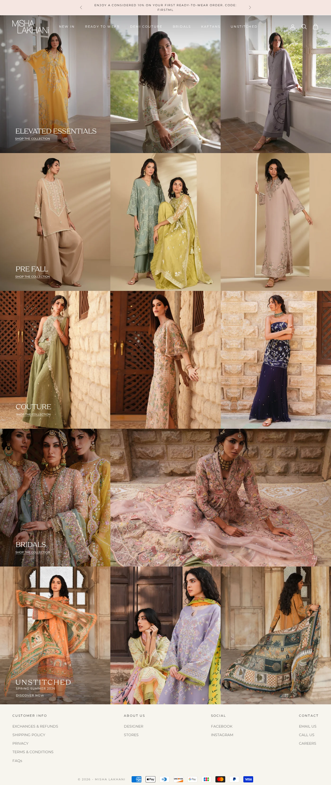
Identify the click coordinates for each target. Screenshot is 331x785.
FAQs (17, 760)
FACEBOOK (221, 726)
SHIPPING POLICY (28, 735)
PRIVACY (20, 743)
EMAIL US (308, 726)
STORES (131, 735)
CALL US (306, 735)
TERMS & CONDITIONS (33, 752)
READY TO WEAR (102, 26)
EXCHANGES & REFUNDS (35, 726)
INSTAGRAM (222, 735)
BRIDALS (182, 26)
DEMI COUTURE (146, 26)
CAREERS (307, 743)
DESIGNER (133, 726)
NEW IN (67, 26)
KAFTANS (210, 26)
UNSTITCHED (244, 26)
